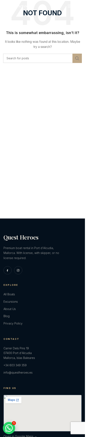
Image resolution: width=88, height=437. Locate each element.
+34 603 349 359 (15, 365)
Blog (6, 316)
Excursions (10, 301)
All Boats (9, 294)
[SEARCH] (77, 58)
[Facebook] (7, 270)
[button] (9, 428)
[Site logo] (17, 6)
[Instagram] (18, 270)
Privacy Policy (13, 323)
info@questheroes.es (18, 372)
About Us (9, 309)
